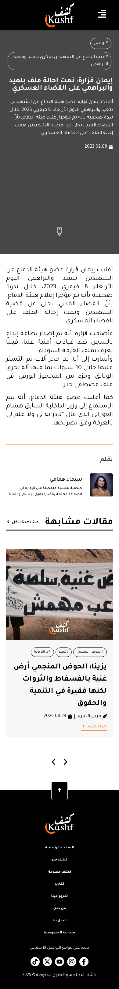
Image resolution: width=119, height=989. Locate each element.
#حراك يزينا (42, 652)
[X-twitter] (47, 961)
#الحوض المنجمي (90, 652)
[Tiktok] (35, 961)
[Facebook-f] (83, 961)
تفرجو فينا (59, 896)
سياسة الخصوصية (59, 933)
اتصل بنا (60, 920)
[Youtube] (59, 961)
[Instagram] (71, 961)
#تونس (101, 43)
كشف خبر (59, 860)
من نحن (59, 908)
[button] (53, 762)
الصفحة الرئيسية (59, 848)
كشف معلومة (59, 872)
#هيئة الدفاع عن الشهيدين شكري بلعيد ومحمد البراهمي (60, 61)
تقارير (59, 884)
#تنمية (63, 652)
